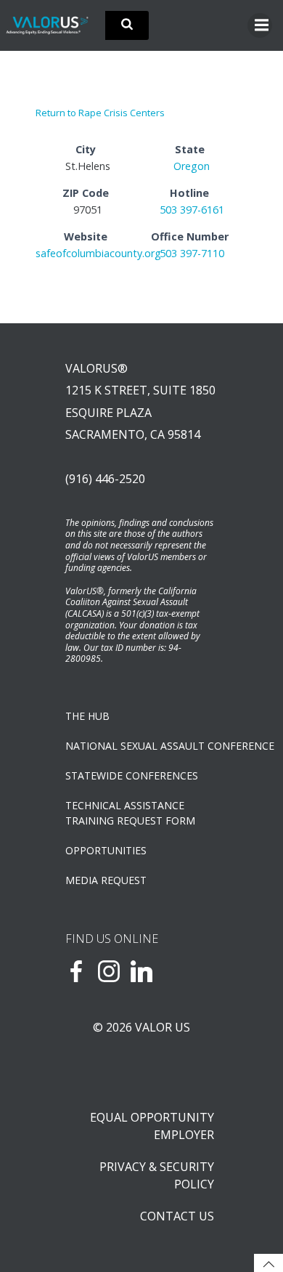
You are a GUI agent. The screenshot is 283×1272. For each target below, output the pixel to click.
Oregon (191, 166)
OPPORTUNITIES (106, 850)
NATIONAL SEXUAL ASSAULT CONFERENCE (141, 746)
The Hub (87, 716)
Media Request (106, 880)
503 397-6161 (192, 209)
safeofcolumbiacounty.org (98, 253)
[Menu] (259, 25)
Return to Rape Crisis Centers (100, 112)
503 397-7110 (192, 253)
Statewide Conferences (131, 775)
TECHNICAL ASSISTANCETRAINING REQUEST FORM (130, 812)
